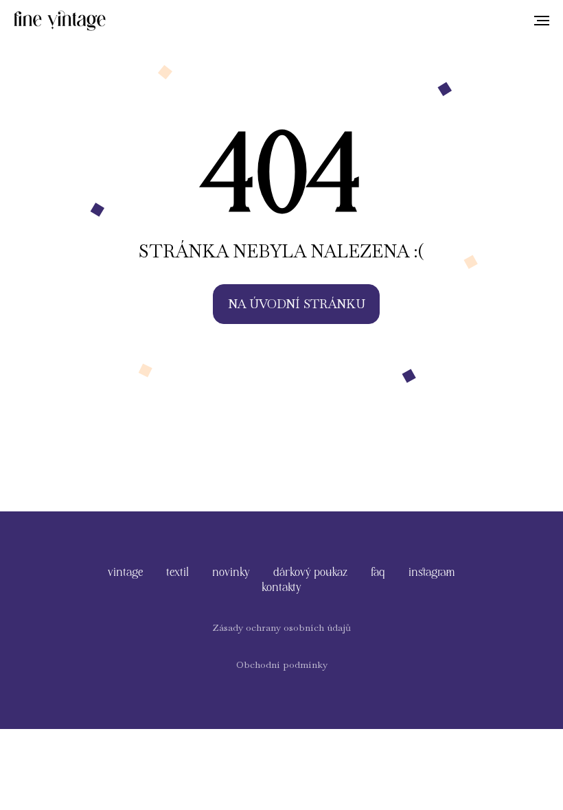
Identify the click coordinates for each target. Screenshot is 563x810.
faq (378, 571)
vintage (125, 571)
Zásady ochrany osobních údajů (281, 627)
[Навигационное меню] (541, 20)
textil (177, 571)
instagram (432, 571)
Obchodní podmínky (282, 664)
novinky (231, 571)
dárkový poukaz (310, 571)
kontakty (281, 586)
